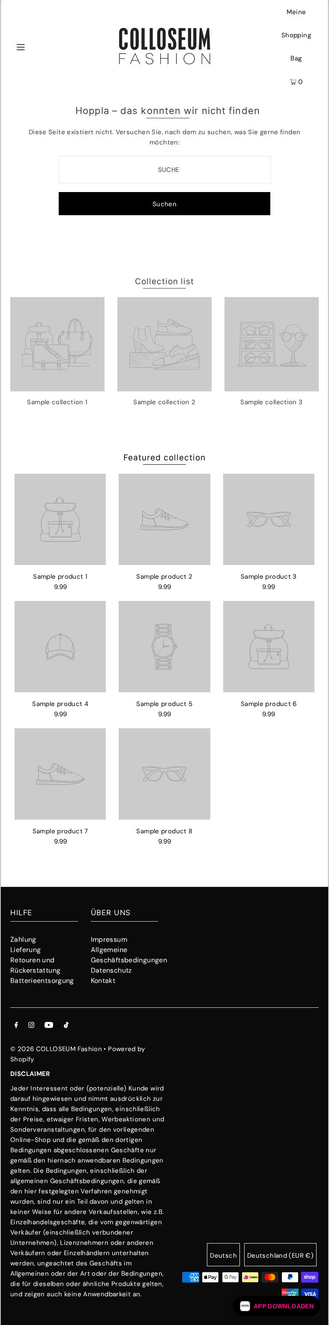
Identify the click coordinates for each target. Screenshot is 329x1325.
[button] (276, 1306)
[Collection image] (57, 388)
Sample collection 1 (57, 402)
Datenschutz (111, 970)
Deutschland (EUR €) (280, 1255)
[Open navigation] (37, 46)
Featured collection (164, 458)
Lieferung (25, 949)
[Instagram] (31, 1026)
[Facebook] (16, 1026)
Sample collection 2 (164, 402)
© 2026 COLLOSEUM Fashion (56, 1049)
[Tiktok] (66, 1026)
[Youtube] (49, 1026)
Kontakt (103, 980)
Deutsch (223, 1255)
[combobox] (165, 169)
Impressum (109, 939)
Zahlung (23, 939)
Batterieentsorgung (42, 980)
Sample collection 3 (271, 402)
